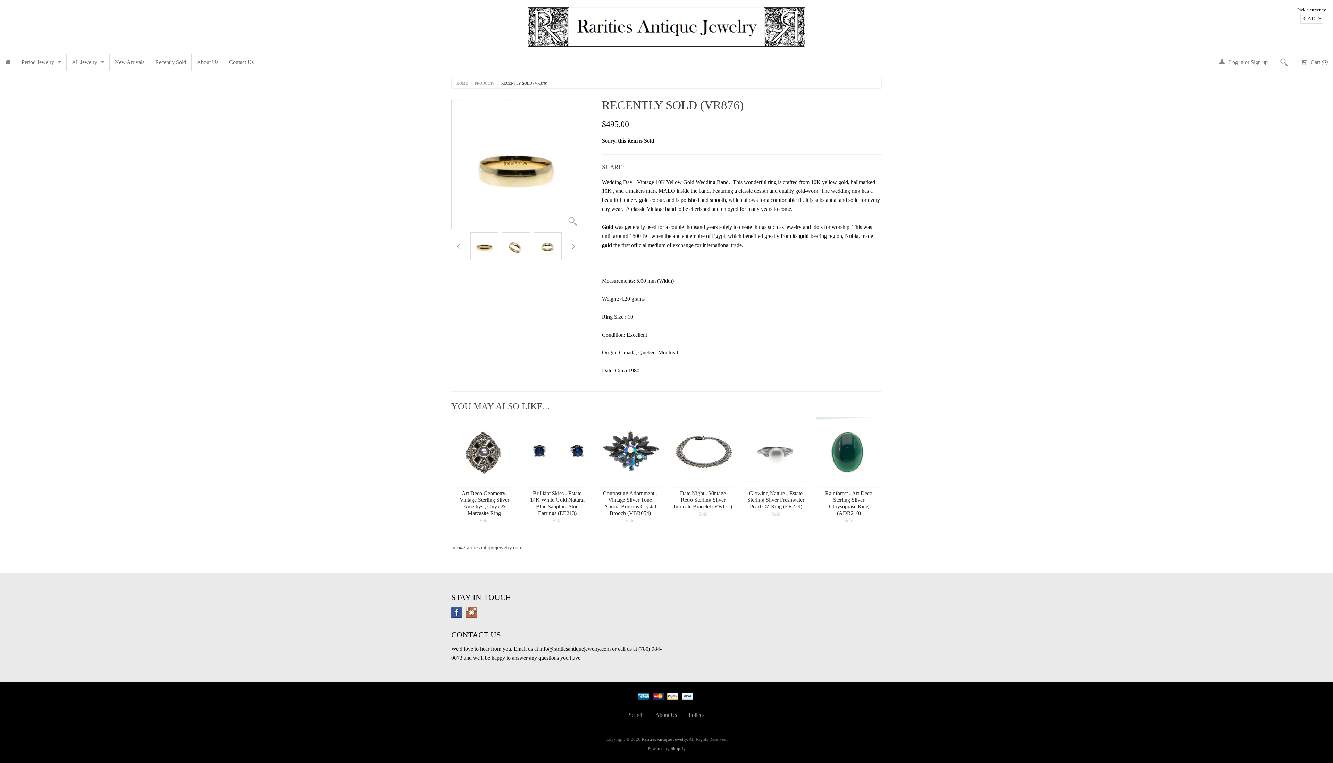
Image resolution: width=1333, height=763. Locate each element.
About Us (207, 62)
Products (485, 83)
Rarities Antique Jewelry (664, 739)
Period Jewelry (38, 62)
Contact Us (241, 62)
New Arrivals (129, 62)
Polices (696, 715)
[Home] (8, 62)
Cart (1318, 62)
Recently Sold (170, 62)
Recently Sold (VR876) (524, 83)
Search (636, 715)
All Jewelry (84, 62)
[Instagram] (471, 612)
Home (462, 83)
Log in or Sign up (1247, 62)
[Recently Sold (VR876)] (484, 246)
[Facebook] (456, 612)
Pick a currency (1311, 10)
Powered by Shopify (667, 748)
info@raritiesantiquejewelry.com (486, 547)
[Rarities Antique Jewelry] (666, 25)
